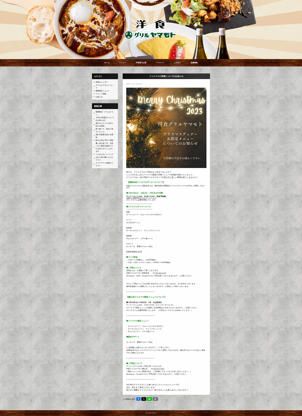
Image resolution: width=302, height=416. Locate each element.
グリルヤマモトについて (104, 86)
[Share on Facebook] (138, 399)
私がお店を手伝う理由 (104, 140)
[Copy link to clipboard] (155, 399)
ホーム (107, 63)
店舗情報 (194, 63)
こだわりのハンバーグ (104, 154)
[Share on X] (143, 399)
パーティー (160, 63)
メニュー (122, 63)
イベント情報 (101, 94)
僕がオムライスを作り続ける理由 (104, 124)
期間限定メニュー (103, 91)
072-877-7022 (159, 368)
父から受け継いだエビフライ (104, 158)
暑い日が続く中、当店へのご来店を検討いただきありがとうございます (104, 147)
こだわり (177, 63)
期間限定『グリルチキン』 (104, 113)
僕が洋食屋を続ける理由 (104, 135)
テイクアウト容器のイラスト (104, 164)
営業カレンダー (102, 82)
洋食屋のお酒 (141, 63)
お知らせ (99, 97)
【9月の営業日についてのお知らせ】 (105, 118)
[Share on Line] (149, 399)
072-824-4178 (160, 273)
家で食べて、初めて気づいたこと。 (104, 130)
